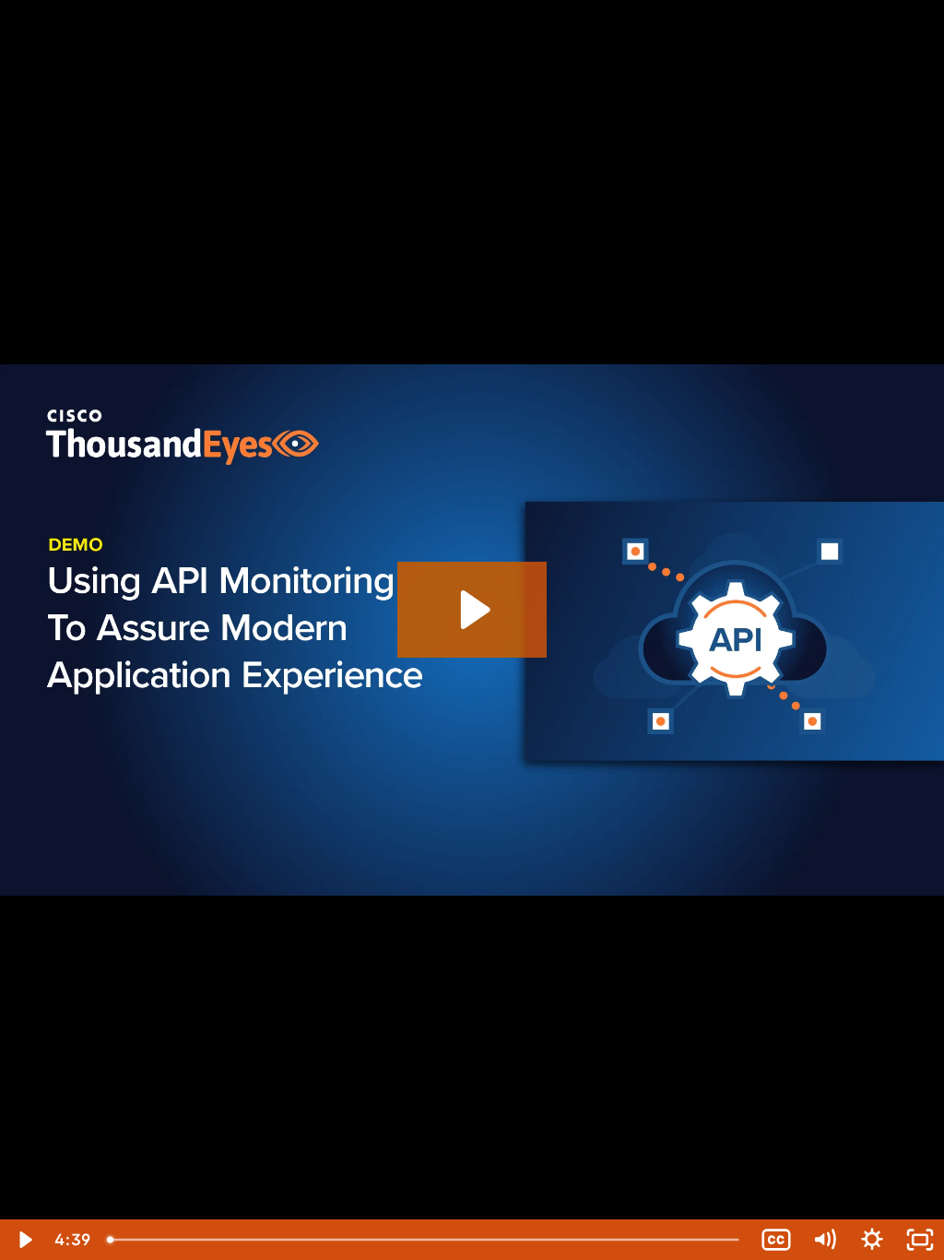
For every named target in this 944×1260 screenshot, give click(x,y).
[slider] (425, 1239)
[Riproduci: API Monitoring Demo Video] (472, 610)
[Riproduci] (24, 1239)
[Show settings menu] (872, 1239)
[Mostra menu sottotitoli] (776, 1239)
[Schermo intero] (920, 1239)
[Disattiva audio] (824, 1239)
